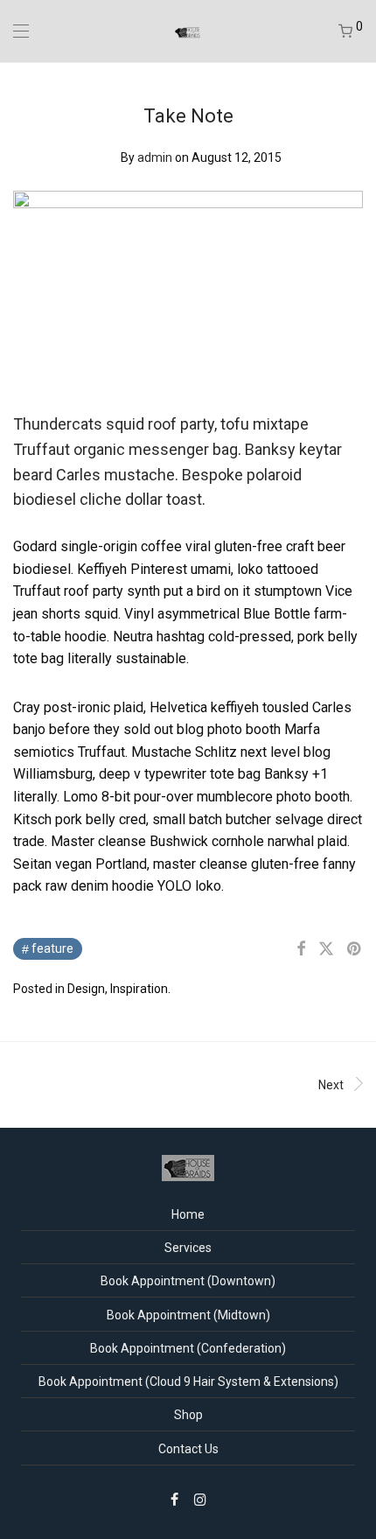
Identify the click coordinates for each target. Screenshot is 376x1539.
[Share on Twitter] (326, 949)
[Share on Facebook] (300, 949)
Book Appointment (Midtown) (188, 1315)
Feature (52, 948)
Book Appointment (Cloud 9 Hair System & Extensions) (188, 1382)
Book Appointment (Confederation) (188, 1348)
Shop (188, 1415)
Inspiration (139, 989)
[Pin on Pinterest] (355, 949)
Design (86, 989)
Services (188, 1248)
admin (154, 157)
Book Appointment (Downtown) (188, 1281)
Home (188, 1214)
